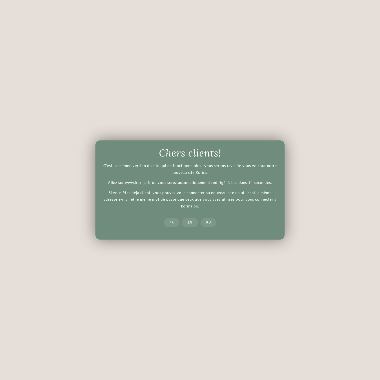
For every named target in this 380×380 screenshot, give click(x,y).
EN (190, 222)
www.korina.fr (138, 183)
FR (172, 222)
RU (208, 222)
